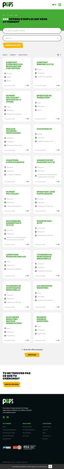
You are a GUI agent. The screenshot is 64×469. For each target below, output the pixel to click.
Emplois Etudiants (8, 436)
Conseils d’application (9, 430)
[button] (54, 5)
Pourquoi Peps (27, 427)
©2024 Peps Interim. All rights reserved (15, 462)
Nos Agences (47, 436)
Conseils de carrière (9, 433)
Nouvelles (26, 436)
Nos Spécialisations (29, 430)
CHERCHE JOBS (13, 45)
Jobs (4, 427)
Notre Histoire (47, 427)
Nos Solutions (27, 433)
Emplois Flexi (7, 439)
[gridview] (58, 55)
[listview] (60, 55)
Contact (45, 439)
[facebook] (8, 417)
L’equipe (45, 430)
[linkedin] (4, 417)
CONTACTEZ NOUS (12, 384)
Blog (44, 433)
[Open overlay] (59, 4)
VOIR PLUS (32, 355)
